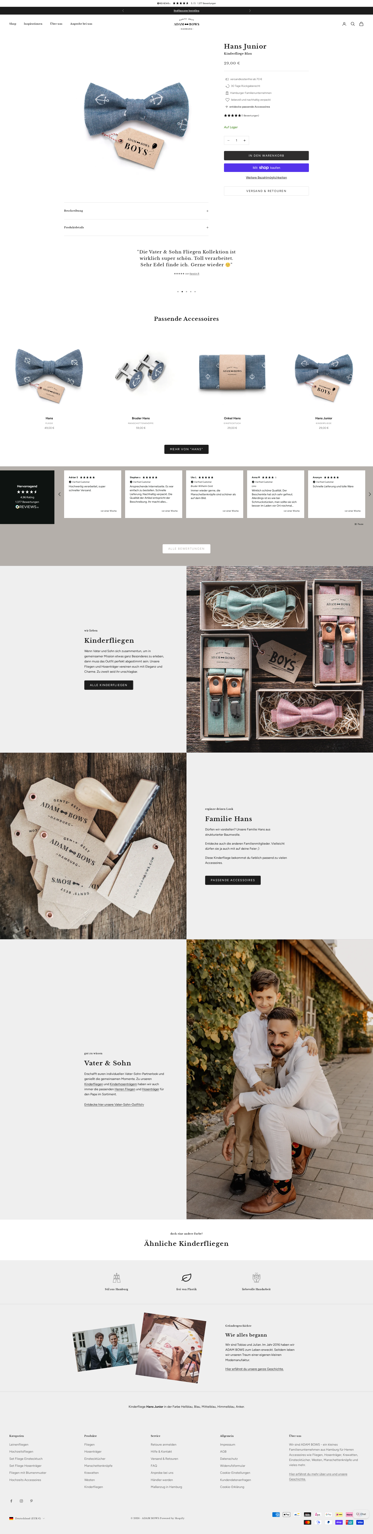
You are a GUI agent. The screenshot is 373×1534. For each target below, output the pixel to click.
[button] (266, 115)
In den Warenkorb (266, 155)
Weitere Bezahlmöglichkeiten (266, 177)
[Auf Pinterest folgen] (31, 1501)
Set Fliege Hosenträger (25, 1466)
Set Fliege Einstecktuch (26, 1459)
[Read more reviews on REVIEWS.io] (27, 507)
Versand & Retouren (266, 191)
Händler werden (162, 1480)
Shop (12, 23)
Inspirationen (33, 23)
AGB (223, 1451)
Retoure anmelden (163, 1444)
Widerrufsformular (232, 1466)
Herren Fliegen (125, 1089)
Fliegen (89, 1444)
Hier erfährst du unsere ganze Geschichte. (254, 1369)
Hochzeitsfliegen (21, 1451)
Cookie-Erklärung (232, 1487)
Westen (89, 1480)
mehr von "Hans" (186, 449)
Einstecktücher (94, 1459)
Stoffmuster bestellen (187, 12)
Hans (49, 418)
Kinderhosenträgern (123, 1084)
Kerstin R (194, 273)
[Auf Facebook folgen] (11, 1501)
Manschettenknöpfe (98, 1466)
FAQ (154, 1466)
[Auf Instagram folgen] (21, 1501)
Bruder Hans (141, 418)
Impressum (227, 1444)
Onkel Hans (232, 418)
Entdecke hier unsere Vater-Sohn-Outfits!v (114, 1104)
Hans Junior (323, 418)
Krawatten (91, 1473)
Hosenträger (150, 1089)
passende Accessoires (233, 880)
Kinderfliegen (93, 1084)
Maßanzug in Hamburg (166, 1487)
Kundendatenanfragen (235, 1480)
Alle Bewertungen (186, 548)
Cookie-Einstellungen (235, 1473)
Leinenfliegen (18, 1444)
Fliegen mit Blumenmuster (27, 1473)
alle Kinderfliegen (109, 685)
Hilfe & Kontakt (161, 1451)
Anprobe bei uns (81, 23)
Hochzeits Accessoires (25, 1480)
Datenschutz (229, 1459)
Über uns (56, 23)
